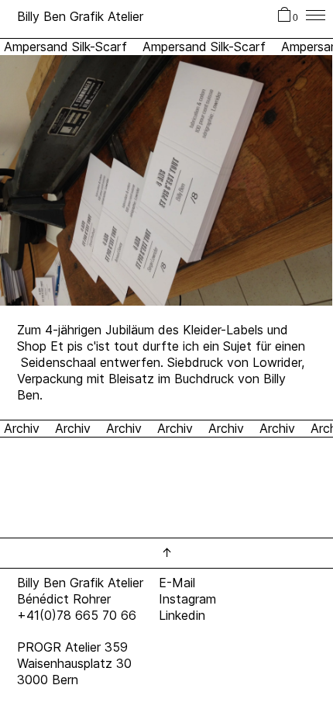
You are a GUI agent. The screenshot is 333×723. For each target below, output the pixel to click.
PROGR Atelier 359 (72, 647)
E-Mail (177, 582)
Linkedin (182, 615)
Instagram (187, 599)
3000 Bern (47, 679)
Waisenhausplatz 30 (74, 663)
